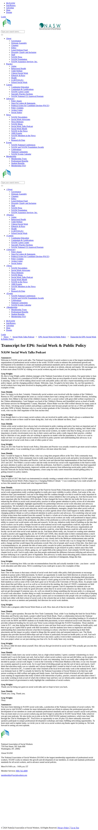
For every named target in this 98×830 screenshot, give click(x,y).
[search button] (2, 34)
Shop (8, 10)
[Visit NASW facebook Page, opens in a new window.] (2, 825)
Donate (9, 12)
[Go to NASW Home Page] (20, 29)
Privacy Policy (64, 828)
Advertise (10, 8)
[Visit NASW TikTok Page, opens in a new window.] (74, 825)
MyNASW (10, 3)
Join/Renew (11, 5)
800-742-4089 (22, 771)
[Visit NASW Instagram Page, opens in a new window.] (46, 825)
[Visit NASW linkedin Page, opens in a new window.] (8, 825)
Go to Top (75, 828)
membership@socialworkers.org (14, 775)
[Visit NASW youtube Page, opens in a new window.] (17, 825)
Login (3, 17)
